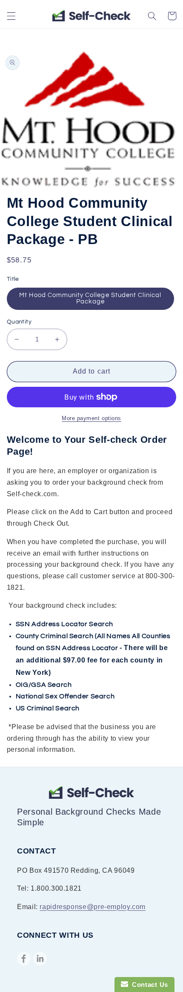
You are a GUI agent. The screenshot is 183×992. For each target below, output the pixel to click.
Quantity (19, 322)
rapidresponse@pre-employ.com (93, 906)
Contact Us (148, 984)
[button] (11, 16)
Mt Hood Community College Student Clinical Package (90, 298)
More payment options (91, 418)
